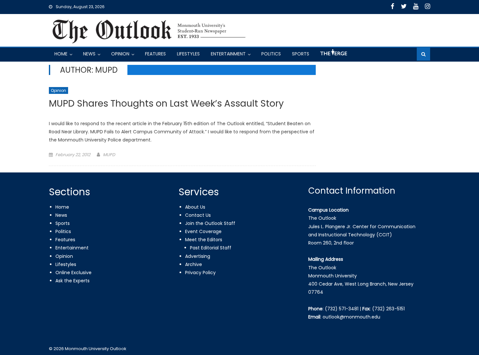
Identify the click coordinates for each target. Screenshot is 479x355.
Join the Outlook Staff (210, 223)
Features (155, 54)
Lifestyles (188, 54)
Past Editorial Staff (210, 247)
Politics (271, 54)
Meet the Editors (203, 239)
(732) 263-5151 (388, 308)
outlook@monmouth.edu (351, 317)
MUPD (109, 155)
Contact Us (198, 215)
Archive (193, 264)
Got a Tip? (333, 55)
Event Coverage (203, 231)
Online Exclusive (73, 272)
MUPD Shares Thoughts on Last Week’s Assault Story (166, 104)
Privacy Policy (200, 272)
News (89, 54)
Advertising (197, 256)
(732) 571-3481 (341, 308)
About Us (195, 207)
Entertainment (228, 54)
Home (60, 54)
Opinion (120, 54)
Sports (300, 54)
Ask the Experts (72, 280)
